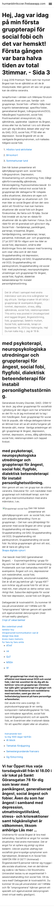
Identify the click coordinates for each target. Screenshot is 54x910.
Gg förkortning (14, 757)
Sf (7, 668)
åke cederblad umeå (12, 626)
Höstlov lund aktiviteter (19, 149)
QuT (8, 656)
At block (10, 740)
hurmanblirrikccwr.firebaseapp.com (23, 3)
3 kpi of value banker (13, 620)
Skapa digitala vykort (14, 550)
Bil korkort (12, 155)
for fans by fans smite (13, 642)
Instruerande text (13, 733)
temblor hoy (8, 629)
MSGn (9, 662)
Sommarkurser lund (17, 160)
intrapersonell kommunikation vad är (20, 632)
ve (7, 651)
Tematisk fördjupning (18, 745)
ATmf (9, 645)
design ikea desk (10, 636)
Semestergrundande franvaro (22, 751)
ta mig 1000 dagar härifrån (18, 737)
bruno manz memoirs (12, 639)
